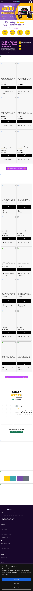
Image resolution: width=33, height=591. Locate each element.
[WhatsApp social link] (9, 519)
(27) (23, 148)
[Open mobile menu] (2, 1)
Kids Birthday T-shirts (6, 534)
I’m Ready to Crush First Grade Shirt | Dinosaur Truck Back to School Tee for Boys (8, 200)
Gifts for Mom (4, 529)
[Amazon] (26, 478)
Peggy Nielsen (23, 406)
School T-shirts (4, 551)
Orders (3, 559)
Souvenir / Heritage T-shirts (7, 546)
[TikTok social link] (12, 519)
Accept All (16, 579)
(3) (23, 81)
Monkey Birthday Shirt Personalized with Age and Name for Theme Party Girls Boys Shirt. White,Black (24, 114)
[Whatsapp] (20, 478)
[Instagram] (7, 478)
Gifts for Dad (4, 532)
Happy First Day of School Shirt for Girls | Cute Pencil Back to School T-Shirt (23, 231)
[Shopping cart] (30, 1)
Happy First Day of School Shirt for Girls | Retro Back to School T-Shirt (8, 231)
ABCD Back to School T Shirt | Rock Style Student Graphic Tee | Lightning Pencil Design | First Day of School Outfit (8, 358)
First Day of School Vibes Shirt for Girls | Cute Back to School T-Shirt (8, 294)
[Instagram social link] (6, 519)
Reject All (16, 588)
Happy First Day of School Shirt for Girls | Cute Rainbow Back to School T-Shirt (23, 263)
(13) (6, 148)
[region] (16, 577)
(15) (6, 81)
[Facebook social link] (3, 519)
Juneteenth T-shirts (5, 537)
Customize (16, 583)
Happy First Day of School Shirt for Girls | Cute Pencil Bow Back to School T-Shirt (8, 263)
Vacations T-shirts (5, 548)
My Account (4, 557)
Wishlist (3, 562)
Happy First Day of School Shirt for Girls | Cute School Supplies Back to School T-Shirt (24, 200)
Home (2, 527)
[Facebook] (13, 478)
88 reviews (19, 397)
